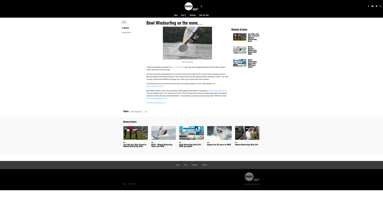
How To (183, 15)
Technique (192, 15)
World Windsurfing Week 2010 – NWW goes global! (246, 64)
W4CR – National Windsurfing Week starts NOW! (246, 51)
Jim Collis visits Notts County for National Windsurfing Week (246, 38)
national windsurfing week (136, 111)
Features (194, 165)
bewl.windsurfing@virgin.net (156, 98)
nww (146, 111)
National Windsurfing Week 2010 (247, 137)
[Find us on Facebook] (368, 6)
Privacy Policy (132, 184)
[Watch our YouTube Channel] (372, 6)
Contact (204, 165)
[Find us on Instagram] (376, 6)
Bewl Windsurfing (177, 67)
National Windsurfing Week (217, 91)
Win (186, 165)
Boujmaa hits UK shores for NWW (219, 137)
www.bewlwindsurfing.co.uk (156, 103)
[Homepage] (252, 176)
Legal (124, 184)
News (176, 15)
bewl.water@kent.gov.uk (155, 86)
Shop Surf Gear (204, 15)
